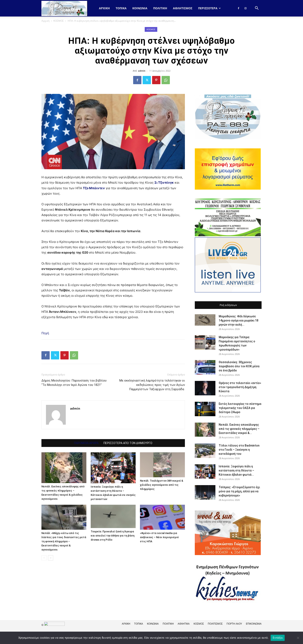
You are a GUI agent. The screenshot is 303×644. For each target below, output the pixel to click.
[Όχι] (298, 638)
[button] (257, 9)
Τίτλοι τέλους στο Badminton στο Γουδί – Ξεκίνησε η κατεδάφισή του (239, 449)
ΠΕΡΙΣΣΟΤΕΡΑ (207, 8)
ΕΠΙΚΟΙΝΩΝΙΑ (254, 623)
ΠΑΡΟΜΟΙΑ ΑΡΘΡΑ (86, 443)
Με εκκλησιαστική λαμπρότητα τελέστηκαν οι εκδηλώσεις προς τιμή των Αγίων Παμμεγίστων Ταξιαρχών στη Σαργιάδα (152, 385)
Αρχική (104, 8)
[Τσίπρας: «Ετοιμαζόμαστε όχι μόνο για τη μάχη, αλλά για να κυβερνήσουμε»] (205, 492)
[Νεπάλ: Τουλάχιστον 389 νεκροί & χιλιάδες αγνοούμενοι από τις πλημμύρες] (162, 464)
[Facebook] (238, 8)
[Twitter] (147, 80)
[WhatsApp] (166, 80)
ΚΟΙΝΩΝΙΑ (139, 8)
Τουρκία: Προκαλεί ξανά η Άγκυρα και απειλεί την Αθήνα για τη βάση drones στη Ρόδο (112, 535)
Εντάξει (278, 637)
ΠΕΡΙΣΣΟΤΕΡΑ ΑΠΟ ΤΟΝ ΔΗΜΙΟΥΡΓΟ (127, 443)
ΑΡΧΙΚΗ (126, 623)
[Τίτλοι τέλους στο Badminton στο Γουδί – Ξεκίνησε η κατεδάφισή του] (205, 450)
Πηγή (45, 333)
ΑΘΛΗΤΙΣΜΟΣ (182, 8)
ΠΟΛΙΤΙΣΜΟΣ (215, 623)
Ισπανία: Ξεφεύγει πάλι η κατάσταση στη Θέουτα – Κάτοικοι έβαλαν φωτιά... (236, 470)
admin (141, 70)
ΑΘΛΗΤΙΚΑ (184, 623)
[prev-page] (44, 557)
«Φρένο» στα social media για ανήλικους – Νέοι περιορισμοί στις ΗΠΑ (159, 537)
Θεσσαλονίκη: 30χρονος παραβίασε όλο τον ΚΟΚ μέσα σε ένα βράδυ (239, 366)
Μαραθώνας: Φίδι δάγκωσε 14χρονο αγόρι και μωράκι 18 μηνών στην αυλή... (238, 320)
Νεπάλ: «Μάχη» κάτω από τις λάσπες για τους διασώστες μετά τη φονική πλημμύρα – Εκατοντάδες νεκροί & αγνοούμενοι (63, 541)
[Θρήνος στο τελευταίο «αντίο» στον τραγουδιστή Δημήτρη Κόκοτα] (205, 388)
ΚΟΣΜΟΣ (58, 20)
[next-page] (50, 557)
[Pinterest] (156, 80)
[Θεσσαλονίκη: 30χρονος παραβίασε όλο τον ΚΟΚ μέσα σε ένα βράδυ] (205, 367)
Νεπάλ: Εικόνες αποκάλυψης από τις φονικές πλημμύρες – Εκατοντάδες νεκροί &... (239, 429)
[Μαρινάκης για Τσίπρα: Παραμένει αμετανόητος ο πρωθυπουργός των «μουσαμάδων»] (205, 342)
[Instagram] (245, 8)
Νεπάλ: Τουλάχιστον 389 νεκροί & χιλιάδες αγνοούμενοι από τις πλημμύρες (161, 484)
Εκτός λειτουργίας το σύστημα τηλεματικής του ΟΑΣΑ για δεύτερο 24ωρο (240, 408)
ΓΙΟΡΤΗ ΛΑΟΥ (234, 623)
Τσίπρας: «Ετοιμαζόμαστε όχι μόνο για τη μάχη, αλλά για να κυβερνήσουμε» (239, 491)
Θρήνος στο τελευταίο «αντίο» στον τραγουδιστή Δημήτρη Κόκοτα (240, 387)
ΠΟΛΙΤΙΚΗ (160, 8)
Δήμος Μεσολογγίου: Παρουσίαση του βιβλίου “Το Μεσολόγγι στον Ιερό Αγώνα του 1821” (74, 383)
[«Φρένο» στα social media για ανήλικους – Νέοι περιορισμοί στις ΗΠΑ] (162, 517)
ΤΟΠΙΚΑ (121, 8)
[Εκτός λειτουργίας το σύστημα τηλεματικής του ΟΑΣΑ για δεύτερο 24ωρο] (205, 409)
